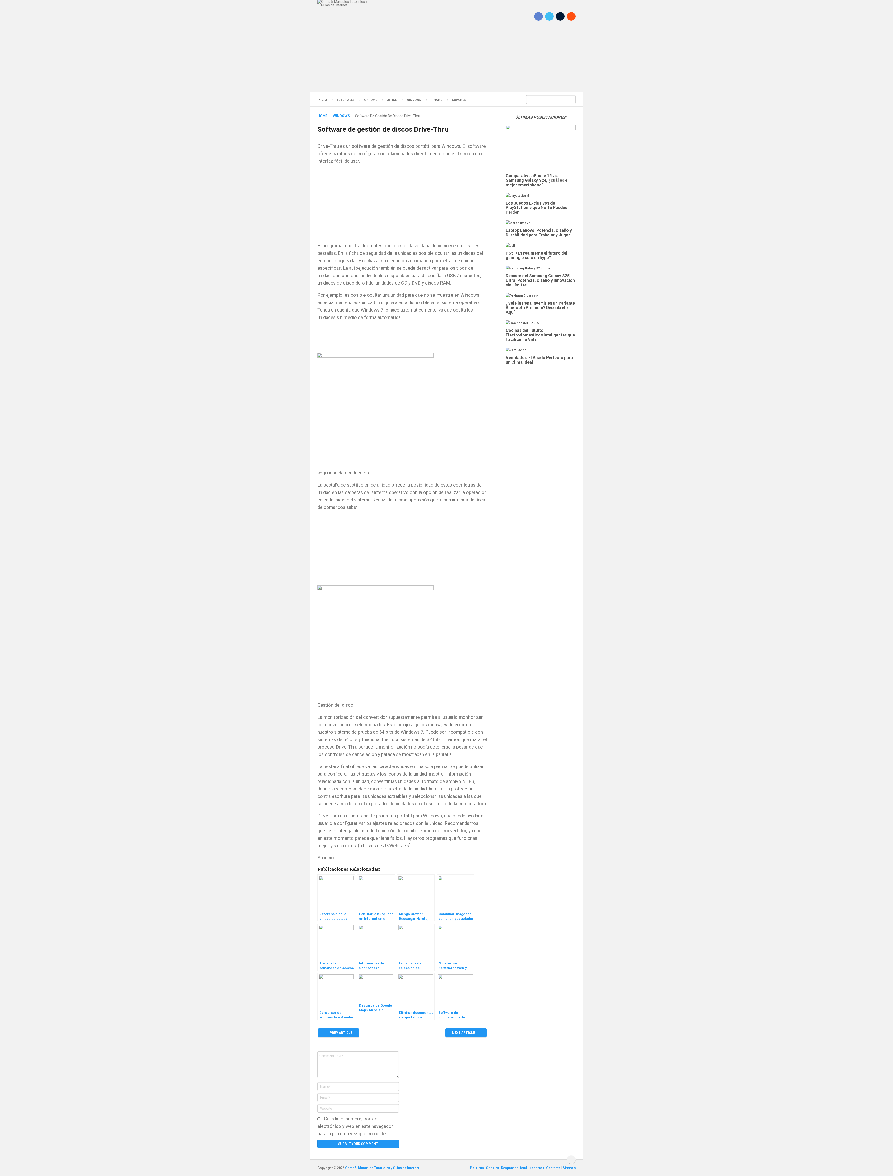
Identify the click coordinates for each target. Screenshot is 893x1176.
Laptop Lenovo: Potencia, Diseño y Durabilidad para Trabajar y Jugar (539, 232)
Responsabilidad (514, 1168)
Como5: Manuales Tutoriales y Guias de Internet (382, 1168)
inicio (322, 99)
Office (392, 99)
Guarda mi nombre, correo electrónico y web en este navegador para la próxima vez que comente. (355, 1126)
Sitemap (569, 1168)
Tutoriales (345, 99)
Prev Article (340, 1033)
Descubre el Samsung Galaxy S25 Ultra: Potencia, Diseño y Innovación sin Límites (540, 280)
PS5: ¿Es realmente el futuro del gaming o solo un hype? (536, 255)
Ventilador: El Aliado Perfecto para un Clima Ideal (539, 360)
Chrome (370, 99)
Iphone (436, 99)
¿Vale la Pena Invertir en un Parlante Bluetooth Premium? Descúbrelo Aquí (540, 308)
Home (322, 116)
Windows (414, 99)
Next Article (464, 1033)
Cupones (459, 99)
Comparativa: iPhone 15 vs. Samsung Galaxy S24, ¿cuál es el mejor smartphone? (537, 180)
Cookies (493, 1168)
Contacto (553, 1168)
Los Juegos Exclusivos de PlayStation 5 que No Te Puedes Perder (536, 208)
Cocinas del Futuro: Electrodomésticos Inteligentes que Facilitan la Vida (540, 335)
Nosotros (537, 1168)
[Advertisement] (446, 62)
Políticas (477, 1168)
